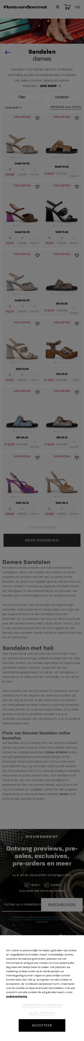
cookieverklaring (16, 996)
